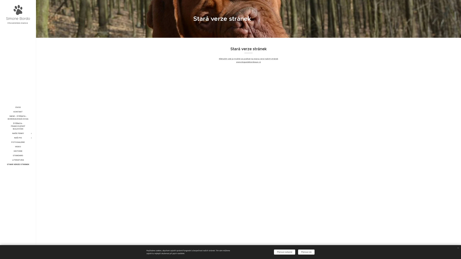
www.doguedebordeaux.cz (248, 62)
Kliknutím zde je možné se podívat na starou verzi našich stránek (248, 59)
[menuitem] (18, 107)
